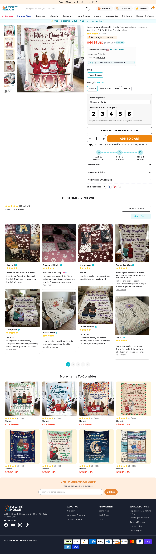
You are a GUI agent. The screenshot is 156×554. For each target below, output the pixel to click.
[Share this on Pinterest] (114, 187)
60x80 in (126, 88)
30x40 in (92, 88)
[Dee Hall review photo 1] (22, 243)
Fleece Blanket (95, 75)
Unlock (111, 492)
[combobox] (54, 8)
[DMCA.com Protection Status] (68, 541)
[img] (12, 268)
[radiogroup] (120, 114)
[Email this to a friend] (120, 187)
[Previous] (18, 59)
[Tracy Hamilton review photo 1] (132, 243)
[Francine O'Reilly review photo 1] (59, 243)
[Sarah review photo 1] (132, 315)
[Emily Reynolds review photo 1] (95, 305)
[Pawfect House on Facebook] (6, 525)
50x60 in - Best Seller (109, 88)
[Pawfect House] (9, 8)
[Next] (82, 59)
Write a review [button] (136, 208)
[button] (92, 33)
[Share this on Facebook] (109, 187)
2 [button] (73, 364)
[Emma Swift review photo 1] (59, 311)
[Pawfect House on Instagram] (20, 525)
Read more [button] (48, 285)
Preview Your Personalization (119, 130)
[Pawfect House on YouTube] (13, 525)
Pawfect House (18, 540)
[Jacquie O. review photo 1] (22, 308)
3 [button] (78, 364)
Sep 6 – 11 (100, 57)
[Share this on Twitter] (105, 187)
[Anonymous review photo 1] (95, 243)
